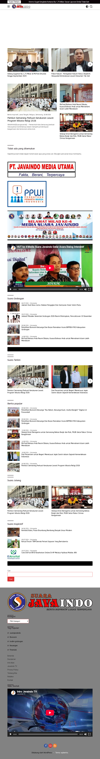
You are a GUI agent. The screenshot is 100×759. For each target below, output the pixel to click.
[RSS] (55, 746)
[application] (50, 268)
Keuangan (14, 646)
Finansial (13, 650)
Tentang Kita (12, 673)
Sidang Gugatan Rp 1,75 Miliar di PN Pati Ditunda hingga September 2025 (26, 75)
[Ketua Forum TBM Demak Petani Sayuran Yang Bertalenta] (13, 543)
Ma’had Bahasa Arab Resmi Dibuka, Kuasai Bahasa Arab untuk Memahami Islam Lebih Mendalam (75, 106)
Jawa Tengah (24, 115)
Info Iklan (10, 663)
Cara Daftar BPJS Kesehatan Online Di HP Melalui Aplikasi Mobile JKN (49, 553)
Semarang (39, 115)
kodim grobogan (16, 641)
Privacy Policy (12, 670)
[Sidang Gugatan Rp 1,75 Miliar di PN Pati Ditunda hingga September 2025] (28, 60)
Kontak (10, 680)
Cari (8, 571)
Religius (32, 115)
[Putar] (10, 289)
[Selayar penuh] (89, 289)
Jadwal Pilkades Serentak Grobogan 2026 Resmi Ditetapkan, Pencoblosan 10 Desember (56, 316)
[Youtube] (50, 746)
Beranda (10, 656)
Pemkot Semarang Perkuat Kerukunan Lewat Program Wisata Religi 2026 (30, 119)
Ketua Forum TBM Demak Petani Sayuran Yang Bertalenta (44, 542)
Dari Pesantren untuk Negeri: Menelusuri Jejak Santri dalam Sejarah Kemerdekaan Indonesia (69, 391)
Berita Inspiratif (12, 115)
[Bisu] (85, 289)
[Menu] (9, 6)
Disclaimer (11, 659)
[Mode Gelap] (87, 7)
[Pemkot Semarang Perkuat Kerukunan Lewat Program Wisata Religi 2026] (32, 97)
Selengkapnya (49, 349)
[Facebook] (46, 746)
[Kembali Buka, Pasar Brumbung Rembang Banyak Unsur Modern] (13, 532)
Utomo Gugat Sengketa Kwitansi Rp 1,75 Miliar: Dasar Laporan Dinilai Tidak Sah (36, 2)
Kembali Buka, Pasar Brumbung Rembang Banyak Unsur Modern (46, 530)
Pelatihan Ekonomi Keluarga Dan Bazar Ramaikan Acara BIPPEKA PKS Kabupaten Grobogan (53, 328)
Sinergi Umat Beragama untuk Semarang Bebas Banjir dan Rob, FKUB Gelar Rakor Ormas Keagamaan (76, 136)
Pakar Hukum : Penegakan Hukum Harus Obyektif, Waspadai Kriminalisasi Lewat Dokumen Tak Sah (71, 75)
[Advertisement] (50, 28)
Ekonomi (13, 637)
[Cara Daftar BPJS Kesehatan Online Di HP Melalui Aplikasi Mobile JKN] (13, 554)
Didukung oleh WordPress (42, 753)
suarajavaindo (15, 633)
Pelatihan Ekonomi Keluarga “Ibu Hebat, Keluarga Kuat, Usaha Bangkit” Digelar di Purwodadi (54, 411)
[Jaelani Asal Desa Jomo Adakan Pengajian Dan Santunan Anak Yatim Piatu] (13, 307)
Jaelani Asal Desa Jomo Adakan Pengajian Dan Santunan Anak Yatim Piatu (51, 305)
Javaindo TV (12, 666)
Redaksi (10, 677)
